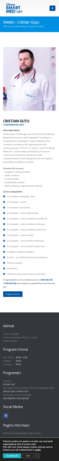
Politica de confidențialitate (15, 433)
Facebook (5, 415)
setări (38, 449)
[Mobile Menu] (52, 8)
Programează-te (13, 294)
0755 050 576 (46, 279)
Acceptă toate (12, 456)
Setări (28, 456)
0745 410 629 (9, 391)
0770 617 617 (9, 384)
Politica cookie (34, 433)
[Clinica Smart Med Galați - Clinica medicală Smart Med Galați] (14, 8)
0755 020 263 (10, 283)
